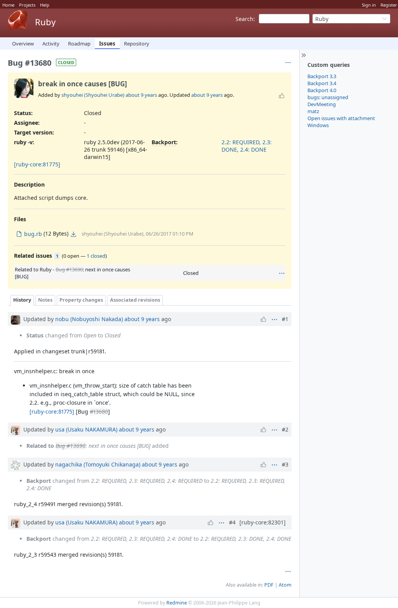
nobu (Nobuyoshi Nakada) (89, 319)
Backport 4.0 (321, 90)
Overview (23, 43)
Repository (136, 43)
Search (244, 19)
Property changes (81, 300)
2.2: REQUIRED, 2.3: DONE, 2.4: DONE (247, 145)
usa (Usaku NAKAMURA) (86, 429)
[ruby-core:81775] (37, 164)
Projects (27, 5)
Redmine (176, 602)
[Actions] (281, 273)
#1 (285, 319)
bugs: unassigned (327, 97)
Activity (50, 43)
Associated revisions (135, 300)
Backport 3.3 (321, 76)
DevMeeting (321, 104)
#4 (232, 522)
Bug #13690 (69, 269)
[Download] (73, 234)
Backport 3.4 (321, 83)
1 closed (96, 255)
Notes (45, 300)
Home (8, 5)
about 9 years (141, 94)
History (22, 300)
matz (313, 111)
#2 (285, 429)
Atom (285, 585)
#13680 (99, 411)
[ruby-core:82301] (262, 522)
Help (44, 5)
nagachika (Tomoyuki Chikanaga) (97, 464)
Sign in (369, 5)
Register (389, 5)
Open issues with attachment (341, 118)
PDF (269, 585)
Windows (318, 125)
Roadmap (79, 43)
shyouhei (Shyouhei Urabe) (92, 94)
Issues (107, 43)
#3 (285, 464)
